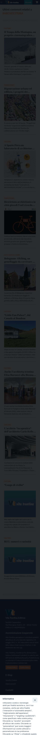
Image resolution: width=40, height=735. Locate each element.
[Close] (35, 700)
